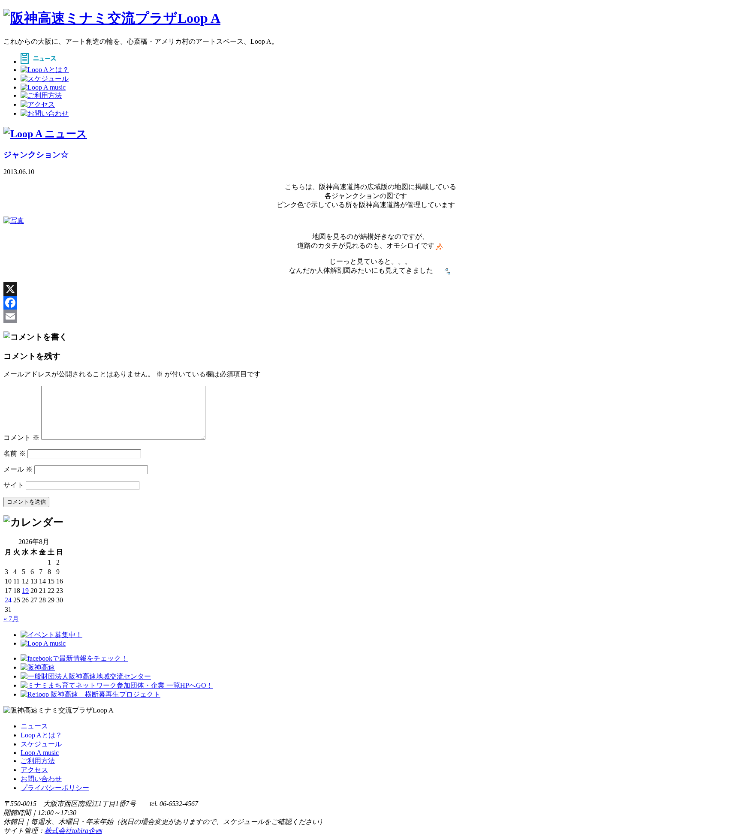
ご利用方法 (38, 760)
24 (8, 600)
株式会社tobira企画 (73, 830)
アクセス (34, 769)
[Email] (370, 316)
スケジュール (41, 744)
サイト (13, 485)
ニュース (34, 726)
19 (25, 590)
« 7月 (11, 618)
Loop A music (40, 752)
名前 (14, 453)
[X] (370, 289)
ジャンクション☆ (36, 154)
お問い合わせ (41, 778)
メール (18, 469)
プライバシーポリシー (55, 787)
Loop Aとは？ (41, 735)
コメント (21, 437)
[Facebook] (370, 303)
